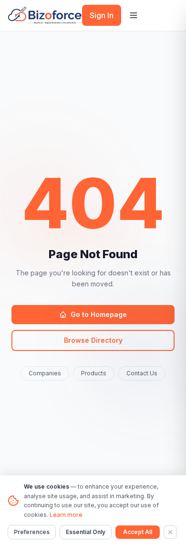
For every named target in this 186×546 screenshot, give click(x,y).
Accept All (137, 531)
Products (93, 373)
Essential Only (85, 531)
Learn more (66, 514)
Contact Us (141, 373)
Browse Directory (93, 340)
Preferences (32, 531)
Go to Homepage (99, 314)
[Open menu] (133, 15)
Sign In (102, 15)
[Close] (170, 532)
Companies (45, 373)
